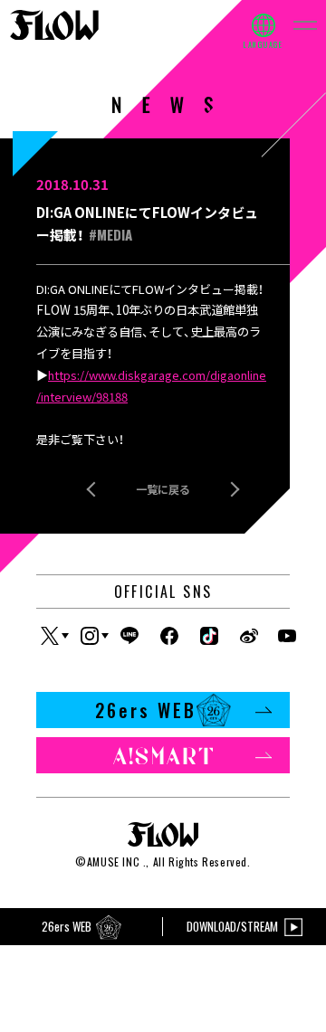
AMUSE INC (113, 861)
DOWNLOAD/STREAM (232, 926)
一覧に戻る (163, 489)
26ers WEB (146, 710)
